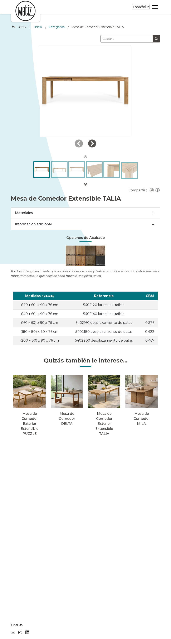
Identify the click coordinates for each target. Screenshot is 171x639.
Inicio (38, 27)
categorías (56, 27)
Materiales (24, 213)
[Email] (13, 632)
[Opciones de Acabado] (86, 255)
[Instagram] (20, 632)
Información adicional (33, 224)
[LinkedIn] (27, 632)
